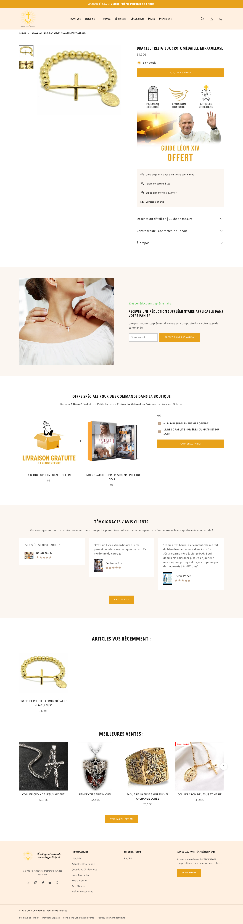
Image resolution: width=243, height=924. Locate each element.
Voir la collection (121, 819)
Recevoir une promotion (179, 337)
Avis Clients (78, 886)
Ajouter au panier (180, 72)
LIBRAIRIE (90, 18)
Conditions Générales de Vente (78, 917)
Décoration (137, 18)
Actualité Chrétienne (83, 864)
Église (151, 18)
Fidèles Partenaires (82, 891)
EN (130, 858)
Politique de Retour (29, 917)
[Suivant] (223, 766)
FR (125, 858)
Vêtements (120, 18)
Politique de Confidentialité (111, 917)
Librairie (76, 858)
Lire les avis (121, 599)
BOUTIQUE (75, 18)
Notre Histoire (80, 880)
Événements (166, 18)
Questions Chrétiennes (84, 869)
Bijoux (106, 18)
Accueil (23, 32)
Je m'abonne (189, 872)
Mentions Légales (51, 917)
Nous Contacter (80, 875)
